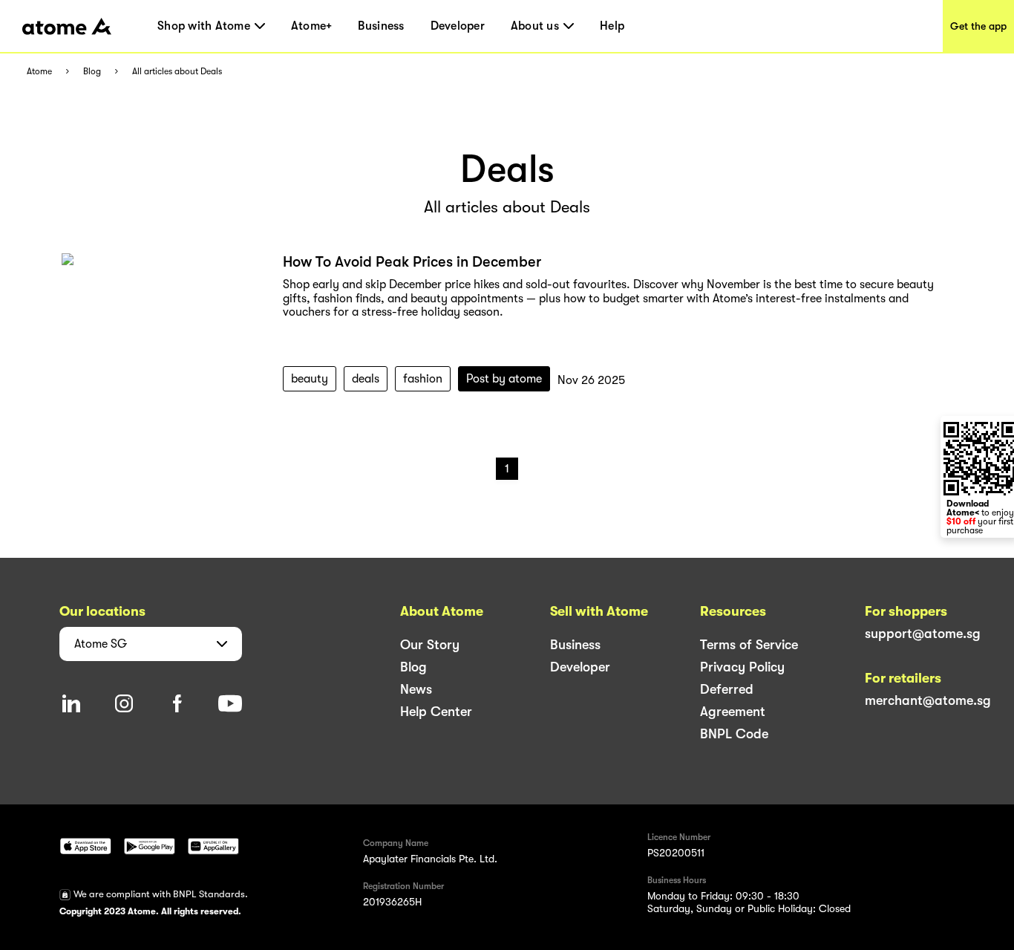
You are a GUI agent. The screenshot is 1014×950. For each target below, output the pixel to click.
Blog (92, 72)
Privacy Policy (742, 667)
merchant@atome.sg (928, 700)
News (416, 689)
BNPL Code (734, 733)
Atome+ (312, 26)
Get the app (978, 26)
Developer (458, 26)
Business (381, 26)
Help (612, 26)
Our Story (429, 644)
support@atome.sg (923, 633)
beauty (309, 378)
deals (365, 378)
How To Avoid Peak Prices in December (412, 261)
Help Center (436, 711)
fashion (422, 378)
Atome (39, 72)
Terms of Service (749, 644)
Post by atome (504, 378)
